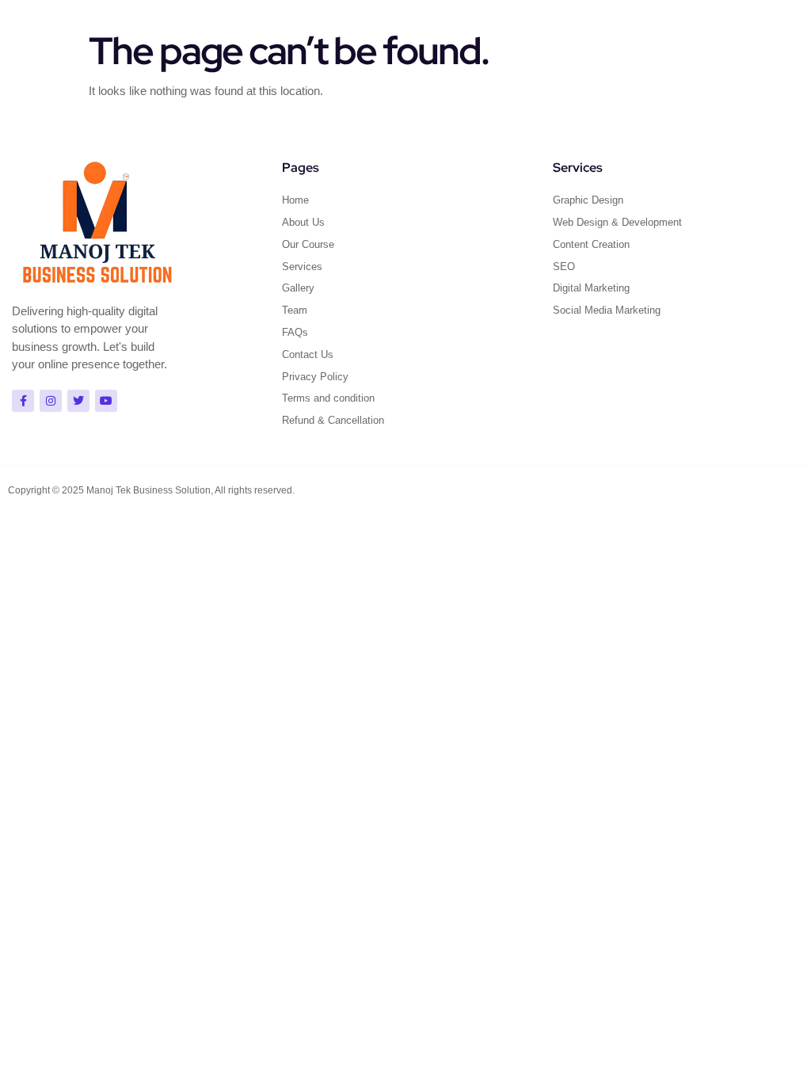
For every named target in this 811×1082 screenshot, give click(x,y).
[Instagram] (51, 401)
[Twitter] (78, 401)
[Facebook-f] (23, 401)
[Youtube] (106, 401)
